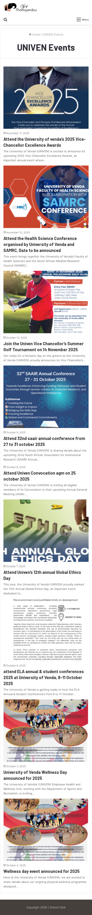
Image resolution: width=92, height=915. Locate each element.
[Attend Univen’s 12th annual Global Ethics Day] (46, 530)
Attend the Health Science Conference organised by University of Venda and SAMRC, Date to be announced (40, 244)
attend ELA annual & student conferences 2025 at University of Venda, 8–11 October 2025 (43, 677)
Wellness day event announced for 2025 (41, 871)
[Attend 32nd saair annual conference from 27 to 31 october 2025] (46, 397)
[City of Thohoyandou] (20, 7)
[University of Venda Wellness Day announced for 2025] (46, 730)
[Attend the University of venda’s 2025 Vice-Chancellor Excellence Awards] (46, 98)
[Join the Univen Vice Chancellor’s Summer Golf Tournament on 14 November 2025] (46, 302)
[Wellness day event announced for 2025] (46, 830)
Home (35, 34)
